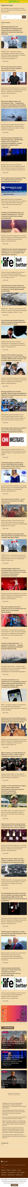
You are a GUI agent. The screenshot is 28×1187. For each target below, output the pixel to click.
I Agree (14, 1185)
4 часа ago (4, 49)
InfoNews (14, 1)
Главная (3, 1170)
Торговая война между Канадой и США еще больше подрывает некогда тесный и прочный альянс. (13, 535)
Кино (18, 1172)
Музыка (4, 1071)
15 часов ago (5, 270)
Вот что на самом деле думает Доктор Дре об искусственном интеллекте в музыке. (11, 68)
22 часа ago (4, 483)
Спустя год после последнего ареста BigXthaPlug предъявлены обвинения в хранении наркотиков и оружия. (14, 720)
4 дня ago (5, 1086)
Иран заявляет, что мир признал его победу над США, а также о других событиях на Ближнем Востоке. (13, 754)
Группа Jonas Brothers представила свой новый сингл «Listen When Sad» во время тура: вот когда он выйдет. (13, 826)
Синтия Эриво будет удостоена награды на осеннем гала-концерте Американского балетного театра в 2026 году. (14, 1081)
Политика (5, 1052)
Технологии (4, 1172)
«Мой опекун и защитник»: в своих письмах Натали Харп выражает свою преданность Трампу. (14, 933)
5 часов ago (5, 86)
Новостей (23, 1165)
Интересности (19, 1175)
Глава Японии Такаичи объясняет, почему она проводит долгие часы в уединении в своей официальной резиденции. (13, 288)
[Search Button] (24, 17)
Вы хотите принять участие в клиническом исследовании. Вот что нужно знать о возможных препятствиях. (13, 609)
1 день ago (4, 518)
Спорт (19, 1170)
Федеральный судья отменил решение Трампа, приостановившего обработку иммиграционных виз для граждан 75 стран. (13, 394)
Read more (5, 61)
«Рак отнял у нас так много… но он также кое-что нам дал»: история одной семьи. (13, 501)
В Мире (8, 1170)
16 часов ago (5, 339)
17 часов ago (5, 376)
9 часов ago (5, 122)
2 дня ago (4, 772)
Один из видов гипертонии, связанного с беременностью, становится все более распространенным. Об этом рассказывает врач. (11, 971)
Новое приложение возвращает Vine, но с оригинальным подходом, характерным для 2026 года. (13, 180)
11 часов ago (5, 197)
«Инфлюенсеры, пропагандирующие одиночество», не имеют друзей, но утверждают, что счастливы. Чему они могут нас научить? (13, 251)
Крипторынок (11, 1175)
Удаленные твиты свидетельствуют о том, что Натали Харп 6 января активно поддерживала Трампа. (13, 430)
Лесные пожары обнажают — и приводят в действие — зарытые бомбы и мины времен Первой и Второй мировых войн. (12, 646)
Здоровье (5, 1032)
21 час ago (4, 412)
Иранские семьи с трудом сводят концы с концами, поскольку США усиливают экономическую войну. (12, 860)
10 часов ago (5, 162)
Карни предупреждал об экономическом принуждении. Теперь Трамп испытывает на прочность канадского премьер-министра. (12, 30)
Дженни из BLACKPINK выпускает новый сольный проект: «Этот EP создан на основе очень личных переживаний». (12, 215)
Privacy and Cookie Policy (17, 1183)
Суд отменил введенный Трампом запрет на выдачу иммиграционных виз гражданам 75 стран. (13, 322)
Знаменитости (12, 1172)
